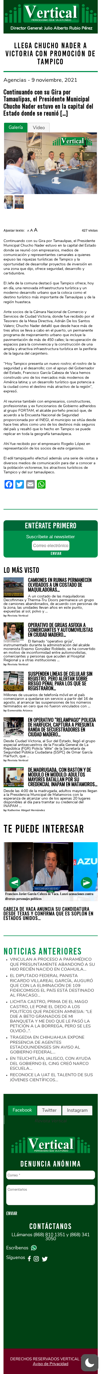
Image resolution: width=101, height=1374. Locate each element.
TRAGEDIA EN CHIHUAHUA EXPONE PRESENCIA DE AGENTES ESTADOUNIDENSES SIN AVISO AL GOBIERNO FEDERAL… (47, 1044)
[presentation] (14, 883)
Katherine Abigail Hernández (26, 810)
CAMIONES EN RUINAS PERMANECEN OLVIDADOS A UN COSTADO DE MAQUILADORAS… (60, 584)
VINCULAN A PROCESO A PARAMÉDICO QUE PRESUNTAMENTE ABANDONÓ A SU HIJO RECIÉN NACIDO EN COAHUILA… (52, 964)
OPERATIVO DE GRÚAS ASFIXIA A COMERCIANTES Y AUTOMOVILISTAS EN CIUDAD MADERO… (60, 629)
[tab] (15, 127)
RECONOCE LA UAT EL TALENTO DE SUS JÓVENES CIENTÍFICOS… (51, 1077)
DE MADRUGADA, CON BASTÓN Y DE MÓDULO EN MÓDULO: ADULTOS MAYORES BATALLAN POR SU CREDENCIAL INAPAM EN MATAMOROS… (62, 776)
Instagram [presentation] (77, 1110)
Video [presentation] (39, 128)
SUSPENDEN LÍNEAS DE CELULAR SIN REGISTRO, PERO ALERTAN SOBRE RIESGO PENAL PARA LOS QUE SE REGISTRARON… (60, 680)
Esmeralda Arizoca (20, 710)
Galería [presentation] (16, 127)
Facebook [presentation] (22, 1110)
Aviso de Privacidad (50, 1363)
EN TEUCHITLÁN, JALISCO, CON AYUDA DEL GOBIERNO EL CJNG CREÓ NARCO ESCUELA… (50, 1063)
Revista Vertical (18, 615)
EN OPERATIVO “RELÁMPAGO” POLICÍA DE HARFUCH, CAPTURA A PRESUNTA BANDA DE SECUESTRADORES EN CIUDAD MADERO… (62, 727)
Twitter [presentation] (49, 1110)
